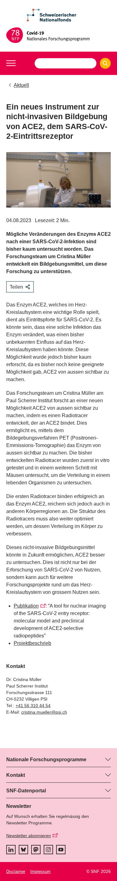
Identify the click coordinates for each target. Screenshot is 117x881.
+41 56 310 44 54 (33, 705)
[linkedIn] (11, 849)
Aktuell (21, 85)
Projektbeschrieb (32, 643)
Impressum (40, 871)
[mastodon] (36, 849)
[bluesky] (23, 849)
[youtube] (61, 849)
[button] (11, 63)
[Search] (105, 63)
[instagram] (48, 849)
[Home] (58, 35)
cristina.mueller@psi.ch (44, 712)
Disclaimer (15, 871)
